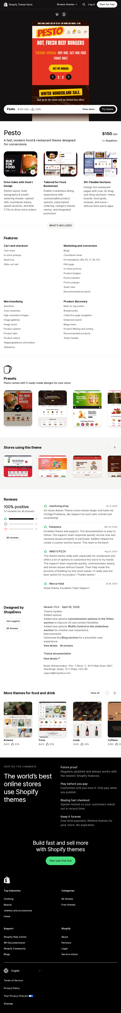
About (64, 937)
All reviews (12, 537)
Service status (69, 954)
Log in (91, 4)
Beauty (8, 904)
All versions (66, 645)
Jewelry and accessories (18, 910)
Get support (13, 621)
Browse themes (65, 4)
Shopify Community (15, 948)
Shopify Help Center (15, 937)
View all (95, 693)
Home (7, 916)
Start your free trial (61, 860)
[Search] (83, 4)
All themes (12, 628)
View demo (88, 109)
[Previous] (107, 447)
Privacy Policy (12, 988)
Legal (64, 948)
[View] (18, 467)
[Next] (114, 447)
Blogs (7, 954)
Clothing (8, 898)
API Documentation (14, 942)
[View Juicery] (87, 408)
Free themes (68, 904)
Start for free (107, 4)
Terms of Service (13, 980)
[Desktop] (57, 14)
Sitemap (8, 1003)
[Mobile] (63, 14)
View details (51, 645)
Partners (66, 942)
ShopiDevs (111, 140)
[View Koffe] (52, 408)
